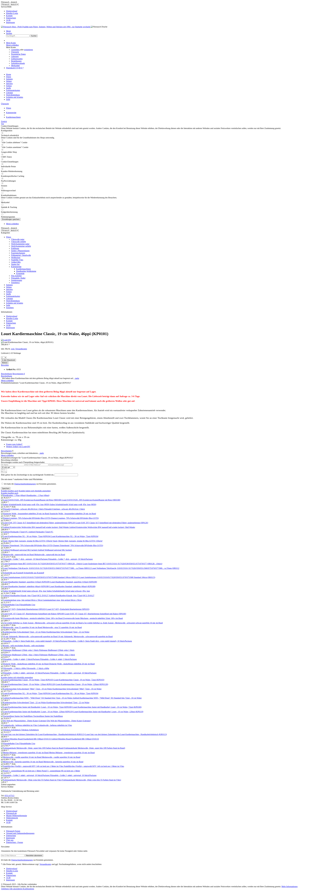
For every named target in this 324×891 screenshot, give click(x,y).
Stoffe (8, 294)
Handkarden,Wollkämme (26, 271)
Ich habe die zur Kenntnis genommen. (30, 484)
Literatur (9, 298)
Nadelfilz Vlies (17, 260)
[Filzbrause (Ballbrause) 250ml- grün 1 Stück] (20, 650)
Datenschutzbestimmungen (25, 484)
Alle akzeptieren (16, 889)
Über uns (9, 840)
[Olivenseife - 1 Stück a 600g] (13, 668)
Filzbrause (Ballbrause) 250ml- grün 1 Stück (56, 650)
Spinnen (9, 285)
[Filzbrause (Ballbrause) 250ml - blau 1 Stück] (20, 655)
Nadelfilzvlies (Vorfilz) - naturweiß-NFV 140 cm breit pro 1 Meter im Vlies (94, 766)
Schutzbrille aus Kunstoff (34, 573)
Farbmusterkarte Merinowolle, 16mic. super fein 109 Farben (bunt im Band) (94, 748)
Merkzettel (15, 65)
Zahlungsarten (17, 59)
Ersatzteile (20, 273)
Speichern (5, 488)
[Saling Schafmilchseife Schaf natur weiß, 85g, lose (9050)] (25, 504)
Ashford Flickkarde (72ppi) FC (40, 532)
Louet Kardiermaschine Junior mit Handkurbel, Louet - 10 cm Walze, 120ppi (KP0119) (108, 712)
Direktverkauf (11, 11)
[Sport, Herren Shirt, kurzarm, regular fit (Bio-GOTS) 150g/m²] (27, 541)
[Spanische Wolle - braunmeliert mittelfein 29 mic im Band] (25, 514)
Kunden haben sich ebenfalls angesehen (35, 491)
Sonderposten (16, 280)
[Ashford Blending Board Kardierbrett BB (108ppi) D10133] (26, 739)
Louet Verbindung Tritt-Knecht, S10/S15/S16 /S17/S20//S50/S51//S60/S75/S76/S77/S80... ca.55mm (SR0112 (135, 568)
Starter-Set (15, 264)
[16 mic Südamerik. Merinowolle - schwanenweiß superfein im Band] (29, 636)
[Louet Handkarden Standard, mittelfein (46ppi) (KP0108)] (25, 586)
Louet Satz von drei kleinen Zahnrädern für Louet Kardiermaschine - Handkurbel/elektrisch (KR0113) (126, 734)
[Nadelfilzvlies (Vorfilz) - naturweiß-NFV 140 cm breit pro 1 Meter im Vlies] (32, 766)
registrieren (28, 50)
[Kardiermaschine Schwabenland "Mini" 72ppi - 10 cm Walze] (27, 689)
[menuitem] (164, 11)
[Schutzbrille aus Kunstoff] (12, 573)
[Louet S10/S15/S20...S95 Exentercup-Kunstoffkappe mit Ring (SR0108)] (31, 500)
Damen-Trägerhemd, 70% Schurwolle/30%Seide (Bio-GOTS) (78, 545)
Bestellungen (16, 61)
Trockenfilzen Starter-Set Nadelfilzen (48, 716)
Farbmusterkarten (13, 296)
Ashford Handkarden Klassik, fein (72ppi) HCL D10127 (71, 595)
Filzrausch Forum (13, 831)
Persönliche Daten (18, 54)
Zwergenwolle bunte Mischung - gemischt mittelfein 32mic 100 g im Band (93, 618)
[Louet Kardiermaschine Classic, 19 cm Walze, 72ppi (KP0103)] (27, 680)
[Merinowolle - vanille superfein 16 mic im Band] (21, 757)
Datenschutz (11, 18)
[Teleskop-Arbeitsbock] (11, 730)
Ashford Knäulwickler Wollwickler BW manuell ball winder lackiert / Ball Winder (102, 527)
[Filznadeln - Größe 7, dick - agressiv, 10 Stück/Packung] (24, 559)
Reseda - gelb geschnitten (34, 646)
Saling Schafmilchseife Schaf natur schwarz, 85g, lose (68, 591)
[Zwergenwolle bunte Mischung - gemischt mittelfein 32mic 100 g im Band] (32, 618)
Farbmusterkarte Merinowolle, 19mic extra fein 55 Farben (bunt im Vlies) (91, 780)
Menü (8, 31)
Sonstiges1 (15, 282)
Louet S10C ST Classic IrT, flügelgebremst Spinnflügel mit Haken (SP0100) (95, 614)
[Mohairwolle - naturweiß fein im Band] (17, 554)
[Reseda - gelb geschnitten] (12, 646)
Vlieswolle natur (17, 239)
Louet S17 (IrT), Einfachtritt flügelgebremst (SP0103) (67, 609)
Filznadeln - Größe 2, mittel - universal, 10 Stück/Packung (73, 673)
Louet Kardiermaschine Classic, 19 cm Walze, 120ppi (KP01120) (82, 684)
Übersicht (15, 52)
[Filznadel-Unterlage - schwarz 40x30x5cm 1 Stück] (22, 509)
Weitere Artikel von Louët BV (18, 447)
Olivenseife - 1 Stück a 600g (37, 668)
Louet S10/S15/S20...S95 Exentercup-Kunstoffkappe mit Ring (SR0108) (91, 500)
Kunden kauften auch (9, 491)
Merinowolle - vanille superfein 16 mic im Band (61, 757)
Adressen (15, 56)
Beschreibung (6, 374)
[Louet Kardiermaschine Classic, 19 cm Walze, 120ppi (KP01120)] (28, 684)
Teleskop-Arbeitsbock (30, 730)
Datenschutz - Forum (14, 842)
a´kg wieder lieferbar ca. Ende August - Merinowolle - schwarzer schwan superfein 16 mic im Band (123, 623)
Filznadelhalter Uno (27, 605)
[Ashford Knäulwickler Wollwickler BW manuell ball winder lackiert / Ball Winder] (35, 527)
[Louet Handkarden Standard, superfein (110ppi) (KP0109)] (25, 582)
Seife (8, 305)
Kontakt (9, 16)
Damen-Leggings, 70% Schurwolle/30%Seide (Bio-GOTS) (75, 518)
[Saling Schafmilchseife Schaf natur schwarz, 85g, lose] (24, 591)
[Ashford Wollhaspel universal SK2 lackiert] (19, 550)
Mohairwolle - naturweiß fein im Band (49, 554)
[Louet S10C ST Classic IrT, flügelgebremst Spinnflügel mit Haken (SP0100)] (33, 614)
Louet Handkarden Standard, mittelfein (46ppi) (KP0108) (72, 586)
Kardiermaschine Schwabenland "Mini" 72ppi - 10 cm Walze (77, 689)
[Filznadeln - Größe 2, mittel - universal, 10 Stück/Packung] (25, 673)
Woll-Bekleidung (13, 301)
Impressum (10, 22)
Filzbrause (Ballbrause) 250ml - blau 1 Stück (57, 655)
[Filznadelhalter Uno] (10, 605)
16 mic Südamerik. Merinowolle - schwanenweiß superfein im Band (85, 636)
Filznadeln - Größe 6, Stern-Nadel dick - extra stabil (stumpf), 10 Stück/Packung (100, 641)
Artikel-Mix (16, 262)
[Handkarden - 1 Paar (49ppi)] (13, 495)
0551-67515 (9, 796)
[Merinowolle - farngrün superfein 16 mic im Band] (22, 762)
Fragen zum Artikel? (14, 444)
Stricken (9, 289)
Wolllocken (15, 257)
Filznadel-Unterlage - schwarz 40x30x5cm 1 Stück (64, 509)
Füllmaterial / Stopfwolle (21, 255)
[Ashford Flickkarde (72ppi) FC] (14, 532)
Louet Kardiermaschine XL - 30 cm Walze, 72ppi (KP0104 (74, 536)
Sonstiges (10, 308)
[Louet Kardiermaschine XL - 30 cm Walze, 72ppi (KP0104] (26, 536)
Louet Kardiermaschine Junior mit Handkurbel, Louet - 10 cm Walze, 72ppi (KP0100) (107, 707)
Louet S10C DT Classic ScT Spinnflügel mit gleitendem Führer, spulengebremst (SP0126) (112, 523)
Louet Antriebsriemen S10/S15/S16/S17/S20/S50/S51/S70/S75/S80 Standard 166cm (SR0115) (117, 577)
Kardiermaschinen (23, 269)
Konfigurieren (28, 889)
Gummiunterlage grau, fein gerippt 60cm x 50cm (62, 600)
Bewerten (5, 365)
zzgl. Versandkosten (19, 349)
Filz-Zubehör (16, 276)
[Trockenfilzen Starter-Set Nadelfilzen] (17, 716)
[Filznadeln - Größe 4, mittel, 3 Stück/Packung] (20, 659)
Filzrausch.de (11, 813)
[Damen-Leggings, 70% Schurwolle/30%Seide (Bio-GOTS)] (26, 518)
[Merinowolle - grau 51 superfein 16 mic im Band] (22, 627)
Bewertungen (19, 374)
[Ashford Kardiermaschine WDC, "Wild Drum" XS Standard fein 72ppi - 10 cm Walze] (37, 698)
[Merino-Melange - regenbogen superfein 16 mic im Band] (25, 753)
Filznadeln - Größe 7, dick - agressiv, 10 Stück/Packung (70, 559)
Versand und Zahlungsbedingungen (20, 833)
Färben (9, 292)
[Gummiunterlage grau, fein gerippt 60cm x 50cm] (22, 600)
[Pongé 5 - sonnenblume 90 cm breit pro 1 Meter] (21, 771)
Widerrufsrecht (12, 818)
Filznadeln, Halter (18, 278)
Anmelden (15, 50)
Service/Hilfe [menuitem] (9, 15)
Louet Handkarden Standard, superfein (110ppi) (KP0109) (73, 582)
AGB (8, 20)
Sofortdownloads (18, 63)
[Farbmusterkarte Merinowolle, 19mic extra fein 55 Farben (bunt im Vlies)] (31, 780)
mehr (77, 378)
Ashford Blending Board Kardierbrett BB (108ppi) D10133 (75, 739)
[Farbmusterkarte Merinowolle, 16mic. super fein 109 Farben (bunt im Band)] (32, 748)
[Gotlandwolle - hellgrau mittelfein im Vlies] (19, 725)
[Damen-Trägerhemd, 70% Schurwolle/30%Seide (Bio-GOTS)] (27, 545)
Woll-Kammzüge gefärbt (21, 246)
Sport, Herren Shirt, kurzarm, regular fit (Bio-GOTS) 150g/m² (78, 541)
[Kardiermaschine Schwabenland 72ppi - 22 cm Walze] (23, 632)
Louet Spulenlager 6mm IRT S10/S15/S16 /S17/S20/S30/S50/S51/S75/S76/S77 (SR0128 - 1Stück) (122, 564)
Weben (9, 287)
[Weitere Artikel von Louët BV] (6, 340)
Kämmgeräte (16, 267)
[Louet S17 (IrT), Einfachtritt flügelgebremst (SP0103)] (23, 609)
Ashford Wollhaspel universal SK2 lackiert (55, 550)
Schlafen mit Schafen (14, 303)
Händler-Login (12, 13)
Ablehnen (5, 889)
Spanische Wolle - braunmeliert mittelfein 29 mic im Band (73, 514)
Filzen (8, 237)
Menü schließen (12, 45)
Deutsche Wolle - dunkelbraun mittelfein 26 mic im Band (72, 664)
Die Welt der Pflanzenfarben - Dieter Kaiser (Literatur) (69, 721)
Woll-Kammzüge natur (20, 244)
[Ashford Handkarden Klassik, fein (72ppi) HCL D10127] (25, 595)
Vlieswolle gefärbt (18, 242)
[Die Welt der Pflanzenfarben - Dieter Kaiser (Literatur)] (24, 721)
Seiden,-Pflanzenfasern (20, 251)
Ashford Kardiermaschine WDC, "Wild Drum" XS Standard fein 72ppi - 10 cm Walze (107, 698)
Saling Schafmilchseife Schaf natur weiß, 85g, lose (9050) (73, 504)
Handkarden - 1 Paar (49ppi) (37, 495)
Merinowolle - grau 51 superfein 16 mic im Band (62, 627)
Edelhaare (15, 248)
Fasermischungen (18, 253)
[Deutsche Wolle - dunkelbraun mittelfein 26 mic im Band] (25, 664)
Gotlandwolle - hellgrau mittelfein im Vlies (55, 725)
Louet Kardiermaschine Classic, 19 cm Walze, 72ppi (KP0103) (79, 680)
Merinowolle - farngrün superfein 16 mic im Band (63, 762)
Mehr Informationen (289, 886)
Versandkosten (45, 864)
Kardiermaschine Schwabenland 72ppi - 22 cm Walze (67, 632)
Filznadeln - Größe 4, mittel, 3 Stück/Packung (58, 659)
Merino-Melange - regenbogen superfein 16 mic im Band (72, 753)
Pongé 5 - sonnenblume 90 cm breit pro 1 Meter (61, 771)
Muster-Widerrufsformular (16, 815)
